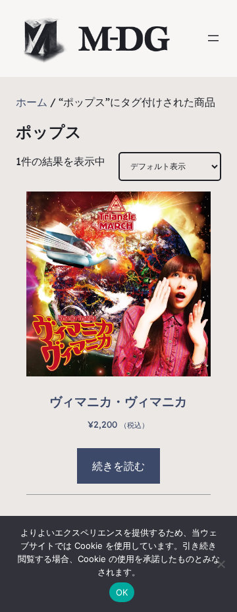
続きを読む (118, 465)
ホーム (31, 102)
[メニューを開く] (213, 38)
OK (122, 592)
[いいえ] (220, 564)
